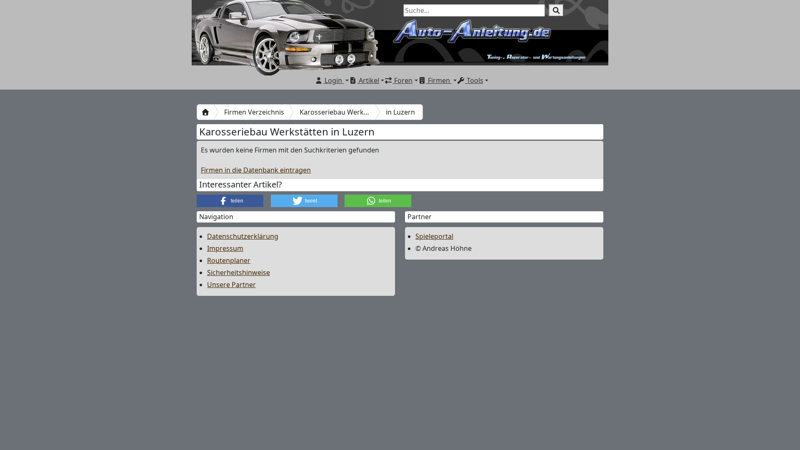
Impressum (225, 248)
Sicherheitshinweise (238, 272)
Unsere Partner (231, 284)
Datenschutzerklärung (242, 236)
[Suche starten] (556, 10)
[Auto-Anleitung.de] (205, 112)
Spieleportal (434, 236)
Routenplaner (228, 260)
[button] (230, 201)
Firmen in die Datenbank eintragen (256, 170)
